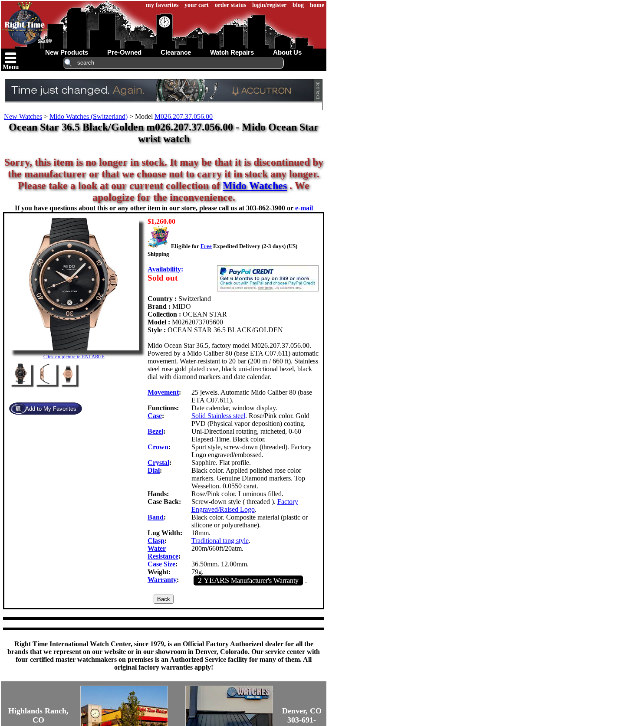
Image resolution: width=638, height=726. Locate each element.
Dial (154, 470)
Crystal (158, 462)
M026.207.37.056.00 (184, 116)
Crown (158, 447)
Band (156, 517)
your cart (196, 5)
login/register (269, 5)
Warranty (162, 579)
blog (298, 5)
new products (66, 52)
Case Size (161, 564)
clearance (176, 52)
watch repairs (232, 52)
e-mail (304, 208)
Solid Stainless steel (218, 415)
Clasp (156, 540)
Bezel (155, 431)
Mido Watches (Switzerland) (88, 116)
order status (230, 5)
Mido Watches (255, 185)
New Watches (23, 116)
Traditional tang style (220, 540)
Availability (164, 269)
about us (287, 52)
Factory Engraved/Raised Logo (244, 505)
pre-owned (124, 52)
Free (206, 246)
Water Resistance (163, 552)
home (317, 5)
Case (155, 415)
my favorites (162, 5)
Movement (163, 392)
